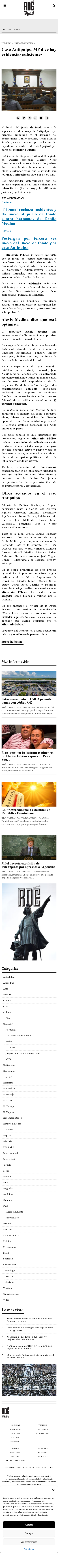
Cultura (7, 1012)
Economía (9, 1071)
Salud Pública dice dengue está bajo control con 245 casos (30, 1329)
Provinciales (12, 1217)
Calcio (11, 1047)
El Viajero (8, 1112)
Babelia (7, 994)
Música (9, 1129)
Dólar (9, 1076)
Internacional (10, 1153)
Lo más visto (13, 1309)
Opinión (7, 1200)
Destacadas (9, 1065)
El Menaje (8, 1094)
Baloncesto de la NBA (19, 1035)
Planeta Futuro (11, 1235)
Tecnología (9, 1270)
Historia (7, 1141)
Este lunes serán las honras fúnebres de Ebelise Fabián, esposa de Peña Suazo (28, 756)
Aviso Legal (29, 1549)
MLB (8, 1059)
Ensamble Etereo (12, 1117)
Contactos (48, 1468)
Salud (6, 1253)
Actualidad (9, 977)
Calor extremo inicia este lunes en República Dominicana (26, 811)
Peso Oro (8, 1229)
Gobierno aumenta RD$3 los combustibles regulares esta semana (29, 1347)
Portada (6, 43)
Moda (6, 1170)
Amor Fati (8, 982)
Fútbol (9, 1041)
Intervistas (9, 1159)
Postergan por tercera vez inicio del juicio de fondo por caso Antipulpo (29, 243)
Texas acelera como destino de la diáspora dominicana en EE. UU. (30, 1320)
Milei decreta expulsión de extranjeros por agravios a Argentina (28, 865)
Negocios (8, 1188)
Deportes (8, 1024)
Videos (7, 1299)
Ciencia (7, 1000)
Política (7, 1241)
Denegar (29, 1533)
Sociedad (8, 1258)
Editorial (8, 1082)
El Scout (7, 1100)
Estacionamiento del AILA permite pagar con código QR (27, 700)
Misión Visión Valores (28, 1468)
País (5, 1205)
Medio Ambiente (14, 1211)
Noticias (15, 1425)
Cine (5, 1006)
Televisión (8, 1282)
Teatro (9, 1276)
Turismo (8, 1288)
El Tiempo (9, 1106)
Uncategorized (11, 30)
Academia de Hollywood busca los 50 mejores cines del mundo (27, 1338)
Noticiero (8, 1194)
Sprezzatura (9, 1264)
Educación (9, 1088)
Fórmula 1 (11, 1029)
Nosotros (10, 1468)
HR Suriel (8, 1147)
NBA (5, 1182)
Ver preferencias (29, 1542)
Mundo (7, 1176)
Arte (5, 988)
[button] (53, 1490)
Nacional (7, 202)
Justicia (6, 231)
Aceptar (29, 1524)
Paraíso (7, 1223)
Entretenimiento (12, 1123)
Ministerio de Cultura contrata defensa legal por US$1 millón (30, 1356)
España (7, 1135)
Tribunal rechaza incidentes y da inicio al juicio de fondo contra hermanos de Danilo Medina (29, 216)
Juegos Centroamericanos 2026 (22, 1053)
